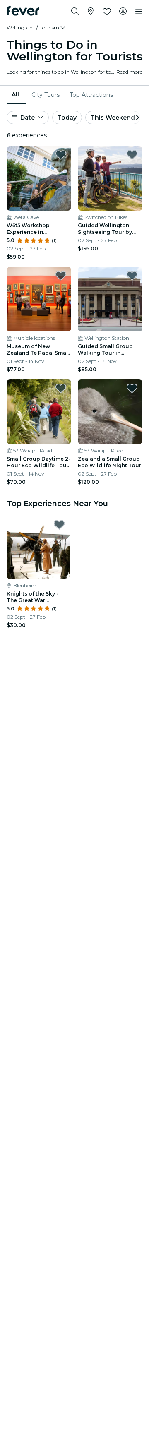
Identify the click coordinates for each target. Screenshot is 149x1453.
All (15, 94)
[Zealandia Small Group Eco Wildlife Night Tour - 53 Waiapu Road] (110, 411)
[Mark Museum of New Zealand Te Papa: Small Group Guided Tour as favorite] (60, 275)
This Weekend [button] (113, 117)
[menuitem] (16, 95)
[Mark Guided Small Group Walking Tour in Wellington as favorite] (132, 275)
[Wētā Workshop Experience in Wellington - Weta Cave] (39, 178)
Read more (129, 72)
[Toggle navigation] (138, 11)
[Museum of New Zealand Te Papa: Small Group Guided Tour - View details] (39, 299)
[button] (53, 27)
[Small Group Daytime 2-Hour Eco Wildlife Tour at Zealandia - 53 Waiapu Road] (39, 411)
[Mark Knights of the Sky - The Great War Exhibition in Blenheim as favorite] (59, 524)
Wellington (20, 27)
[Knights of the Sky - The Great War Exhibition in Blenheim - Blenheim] (38, 547)
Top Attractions (91, 94)
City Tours (45, 94)
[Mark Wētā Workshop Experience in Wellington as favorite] (60, 154)
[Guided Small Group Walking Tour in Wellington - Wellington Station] (110, 299)
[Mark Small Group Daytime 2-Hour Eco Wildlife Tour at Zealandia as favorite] (60, 388)
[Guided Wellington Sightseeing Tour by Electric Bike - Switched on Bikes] (110, 178)
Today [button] (67, 117)
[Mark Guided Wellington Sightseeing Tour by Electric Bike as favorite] (132, 154)
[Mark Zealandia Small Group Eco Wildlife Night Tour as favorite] (132, 388)
